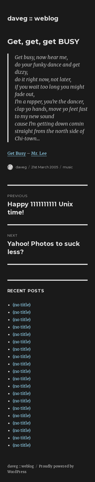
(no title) (22, 304)
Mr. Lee (39, 153)
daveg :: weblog (32, 18)
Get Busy (16, 153)
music (68, 167)
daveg (21, 167)
